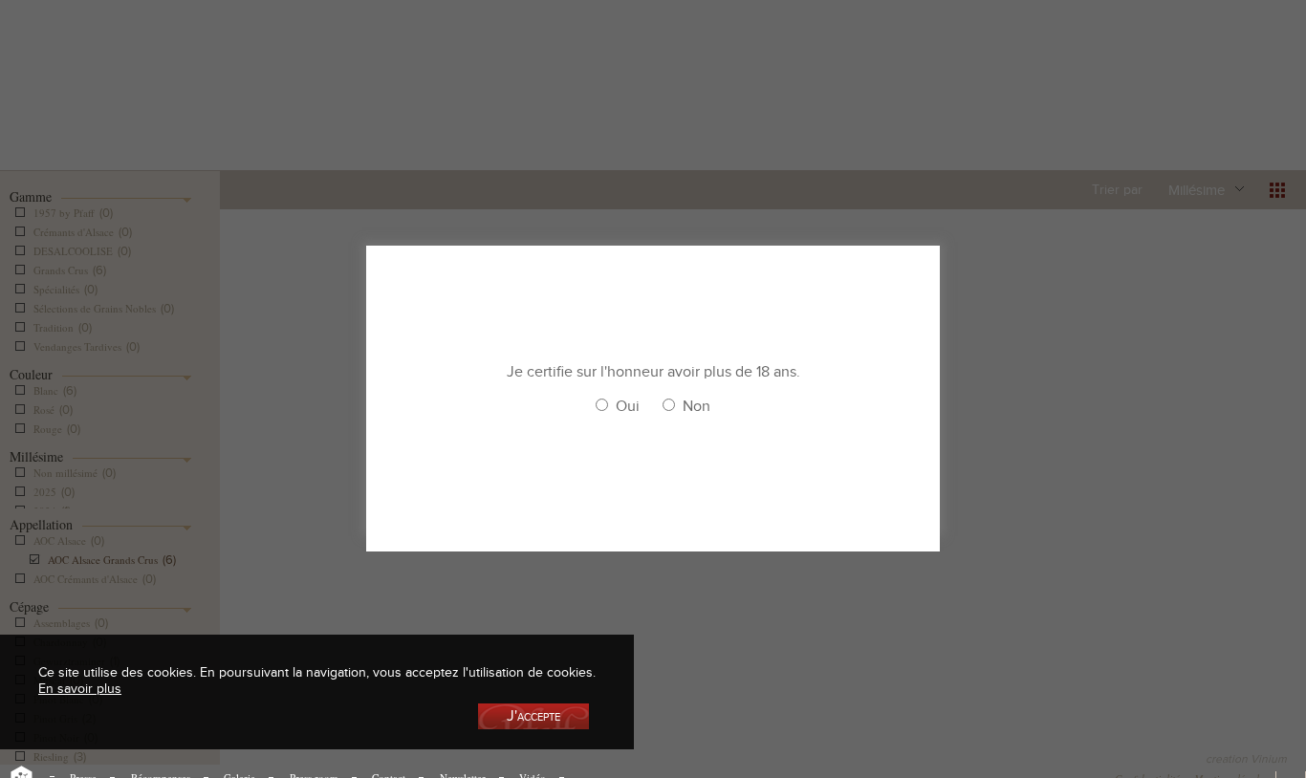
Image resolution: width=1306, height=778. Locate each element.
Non (696, 406)
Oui (628, 406)
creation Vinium (1246, 759)
